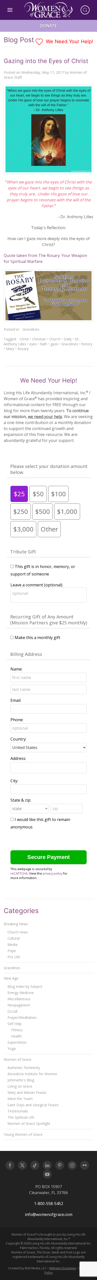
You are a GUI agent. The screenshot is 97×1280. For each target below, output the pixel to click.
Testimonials (17, 1111)
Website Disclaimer (62, 1268)
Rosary (23, 348)
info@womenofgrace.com (48, 1214)
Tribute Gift (23, 552)
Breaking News (16, 924)
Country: (18, 739)
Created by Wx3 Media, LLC (27, 1268)
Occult (12, 1011)
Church (54, 339)
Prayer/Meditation (22, 1017)
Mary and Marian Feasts (27, 1092)
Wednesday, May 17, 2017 (42, 72)
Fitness (17, 1030)
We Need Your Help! (68, 41)
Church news (17, 932)
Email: (15, 700)
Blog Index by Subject (24, 986)
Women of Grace (17, 1059)
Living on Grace (19, 1086)
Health (16, 1036)
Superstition (17, 1042)
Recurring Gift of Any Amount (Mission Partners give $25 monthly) (48, 620)
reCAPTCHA (19, 873)
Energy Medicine (20, 992)
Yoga (11, 1048)
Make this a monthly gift (37, 637)
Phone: (16, 719)
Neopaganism (18, 1005)
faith (43, 344)
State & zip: (20, 800)
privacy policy (52, 873)
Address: (18, 758)
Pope (11, 950)
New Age (11, 978)
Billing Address (26, 654)
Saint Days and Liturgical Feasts (33, 1104)
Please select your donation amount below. (49, 469)
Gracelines (31, 329)
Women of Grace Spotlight (28, 1123)
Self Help (14, 1023)
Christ (24, 339)
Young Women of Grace (23, 1134)
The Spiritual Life (20, 1117)
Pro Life (13, 957)
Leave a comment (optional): (36, 585)
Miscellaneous (18, 998)
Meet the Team (20, 1098)
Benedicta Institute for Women (32, 1073)
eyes (33, 344)
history (86, 344)
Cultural (13, 938)
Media (12, 944)
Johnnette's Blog (20, 1080)
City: (14, 780)
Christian (39, 339)
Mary (10, 348)
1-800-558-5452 (48, 1203)
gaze (54, 344)
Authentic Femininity (23, 1067)
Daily (68, 339)
